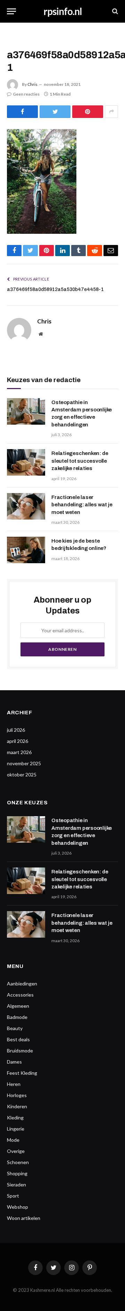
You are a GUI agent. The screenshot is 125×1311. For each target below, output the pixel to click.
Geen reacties (26, 94)
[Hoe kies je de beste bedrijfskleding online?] (26, 550)
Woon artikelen (23, 1218)
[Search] (114, 11)
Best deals (18, 1039)
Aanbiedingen (22, 983)
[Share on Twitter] (55, 111)
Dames (14, 1062)
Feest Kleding (22, 1073)
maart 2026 (19, 752)
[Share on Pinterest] (87, 111)
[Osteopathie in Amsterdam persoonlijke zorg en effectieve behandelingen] (26, 411)
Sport (13, 1196)
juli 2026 (16, 730)
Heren (13, 1084)
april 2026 (17, 741)
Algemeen (18, 1006)
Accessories (20, 995)
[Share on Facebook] (22, 111)
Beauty (15, 1028)
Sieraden (16, 1184)
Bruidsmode (20, 1050)
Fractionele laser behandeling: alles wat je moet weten (81, 504)
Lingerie (15, 1129)
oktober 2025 (21, 774)
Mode (13, 1140)
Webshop (17, 1207)
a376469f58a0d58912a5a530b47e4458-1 (55, 289)
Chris (32, 84)
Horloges (17, 1095)
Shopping (17, 1173)
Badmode (17, 1017)
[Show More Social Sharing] (111, 111)
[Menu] (11, 11)
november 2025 (24, 763)
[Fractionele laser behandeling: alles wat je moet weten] (26, 506)
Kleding (15, 1117)
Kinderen (17, 1106)
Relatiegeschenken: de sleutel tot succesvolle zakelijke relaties (79, 460)
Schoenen (18, 1162)
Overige (16, 1151)
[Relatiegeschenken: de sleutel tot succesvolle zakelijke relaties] (26, 462)
